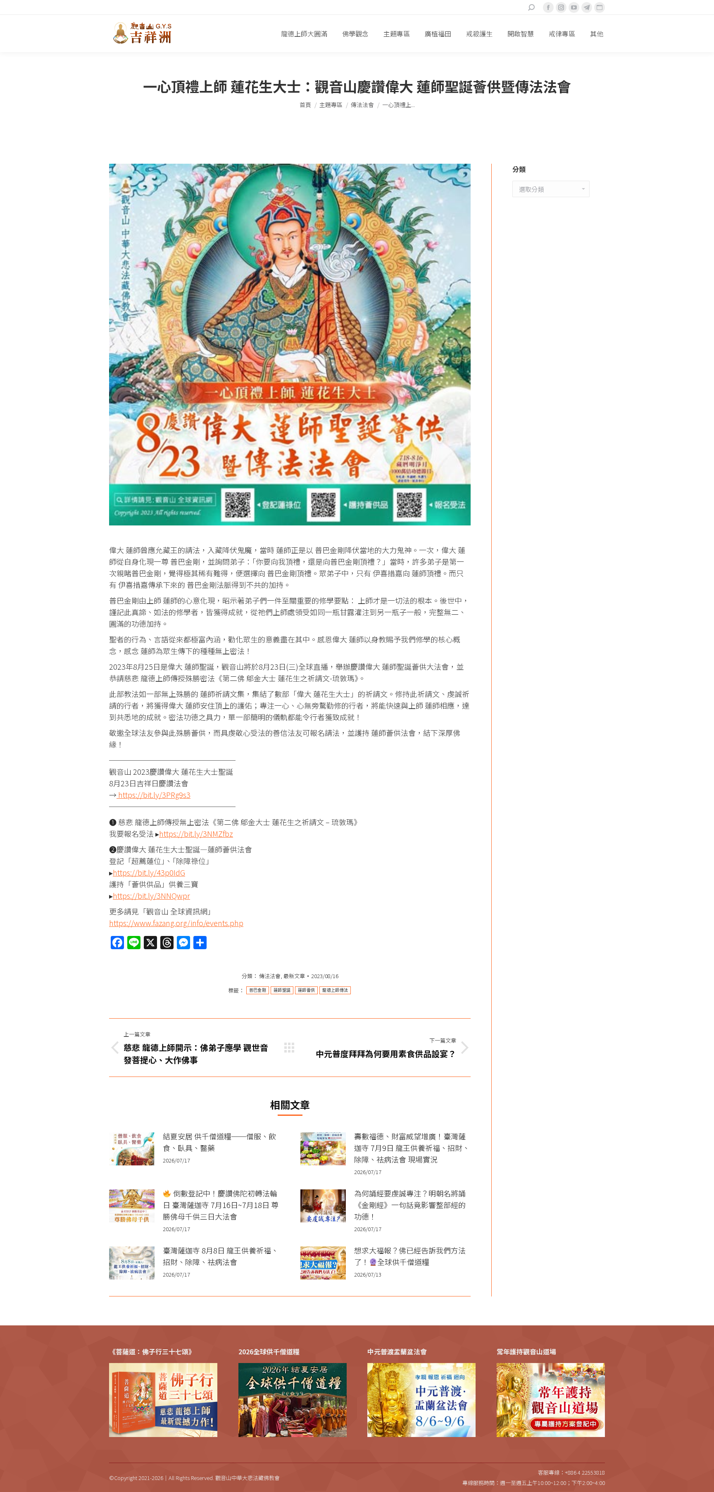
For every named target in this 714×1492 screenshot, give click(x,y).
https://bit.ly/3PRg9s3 (153, 794)
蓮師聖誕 (282, 990)
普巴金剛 (257, 990)
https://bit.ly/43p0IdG (149, 872)
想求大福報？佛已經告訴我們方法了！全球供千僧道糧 (410, 1256)
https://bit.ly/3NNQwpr (151, 895)
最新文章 (294, 976)
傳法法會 (270, 976)
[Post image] (132, 1148)
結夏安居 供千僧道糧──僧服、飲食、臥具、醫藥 (219, 1142)
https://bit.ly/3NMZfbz (196, 833)
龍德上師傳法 (335, 990)
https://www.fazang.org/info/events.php (176, 922)
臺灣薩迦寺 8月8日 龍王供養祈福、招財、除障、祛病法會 (220, 1256)
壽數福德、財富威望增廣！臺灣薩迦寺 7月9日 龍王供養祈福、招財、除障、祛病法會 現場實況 (412, 1148)
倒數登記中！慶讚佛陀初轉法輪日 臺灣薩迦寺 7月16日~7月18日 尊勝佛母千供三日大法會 (220, 1205)
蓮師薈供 (306, 990)
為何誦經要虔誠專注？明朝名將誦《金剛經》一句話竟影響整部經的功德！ (410, 1205)
